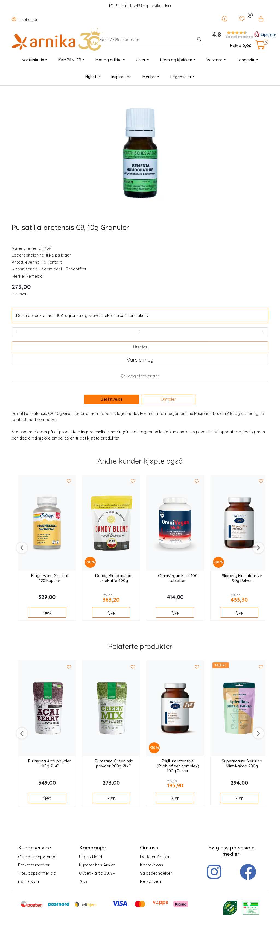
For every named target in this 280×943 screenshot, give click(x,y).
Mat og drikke (108, 59)
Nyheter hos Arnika (97, 865)
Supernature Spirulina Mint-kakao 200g (242, 764)
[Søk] (199, 39)
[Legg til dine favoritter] (69, 481)
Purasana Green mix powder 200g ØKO (114, 764)
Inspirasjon (28, 19)
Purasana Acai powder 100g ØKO (49, 764)
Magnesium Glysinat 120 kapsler (49, 578)
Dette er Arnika (154, 856)
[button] (238, 34)
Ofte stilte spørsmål (37, 856)
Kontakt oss (151, 865)
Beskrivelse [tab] (112, 399)
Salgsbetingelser (156, 873)
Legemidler (181, 76)
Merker (149, 76)
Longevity (246, 59)
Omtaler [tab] (168, 399)
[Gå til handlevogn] (261, 46)
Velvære (214, 59)
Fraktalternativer (34, 865)
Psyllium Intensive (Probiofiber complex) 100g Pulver (178, 766)
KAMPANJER (69, 59)
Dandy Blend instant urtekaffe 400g (114, 578)
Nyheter (92, 76)
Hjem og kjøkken (176, 59)
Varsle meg (140, 359)
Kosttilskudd (33, 59)
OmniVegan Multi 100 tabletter (177, 578)
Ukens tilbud (90, 856)
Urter (141, 59)
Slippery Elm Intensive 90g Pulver (242, 578)
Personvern (151, 881)
